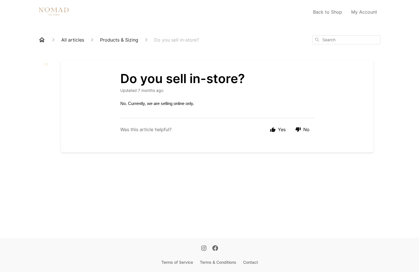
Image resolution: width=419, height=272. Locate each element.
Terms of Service (177, 262)
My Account (364, 12)
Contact (250, 262)
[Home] (41, 39)
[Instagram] (203, 249)
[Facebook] (215, 249)
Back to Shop (327, 12)
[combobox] (346, 39)
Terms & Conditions (218, 262)
